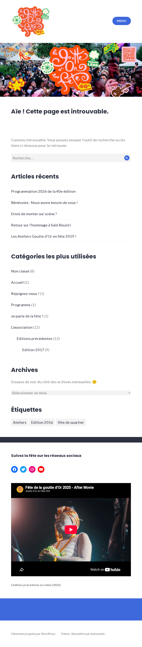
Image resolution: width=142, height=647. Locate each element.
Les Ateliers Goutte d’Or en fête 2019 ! (43, 236)
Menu (121, 20)
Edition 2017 (33, 349)
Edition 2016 (42, 422)
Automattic (97, 633)
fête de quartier (71, 422)
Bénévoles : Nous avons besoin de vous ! (44, 202)
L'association (21, 327)
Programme (21, 304)
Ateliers (19, 422)
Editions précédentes (34, 338)
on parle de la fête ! (27, 316)
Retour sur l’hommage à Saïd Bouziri (41, 225)
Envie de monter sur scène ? (34, 213)
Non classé (20, 271)
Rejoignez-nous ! (25, 293)
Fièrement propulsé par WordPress (33, 633)
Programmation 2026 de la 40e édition (43, 191)
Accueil (17, 282)
